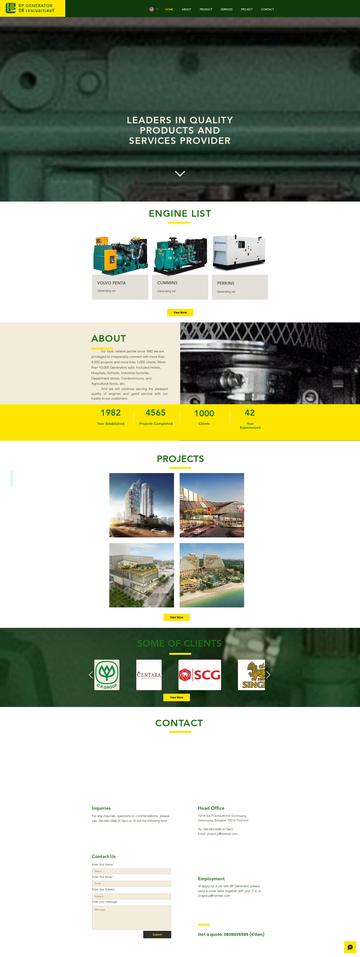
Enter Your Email (102, 876)
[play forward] (268, 675)
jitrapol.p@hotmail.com (222, 834)
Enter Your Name (102, 864)
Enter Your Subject (103, 889)
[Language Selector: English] (154, 9)
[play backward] (91, 675)
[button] (106, 675)
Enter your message (104, 901)
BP (22, 5)
